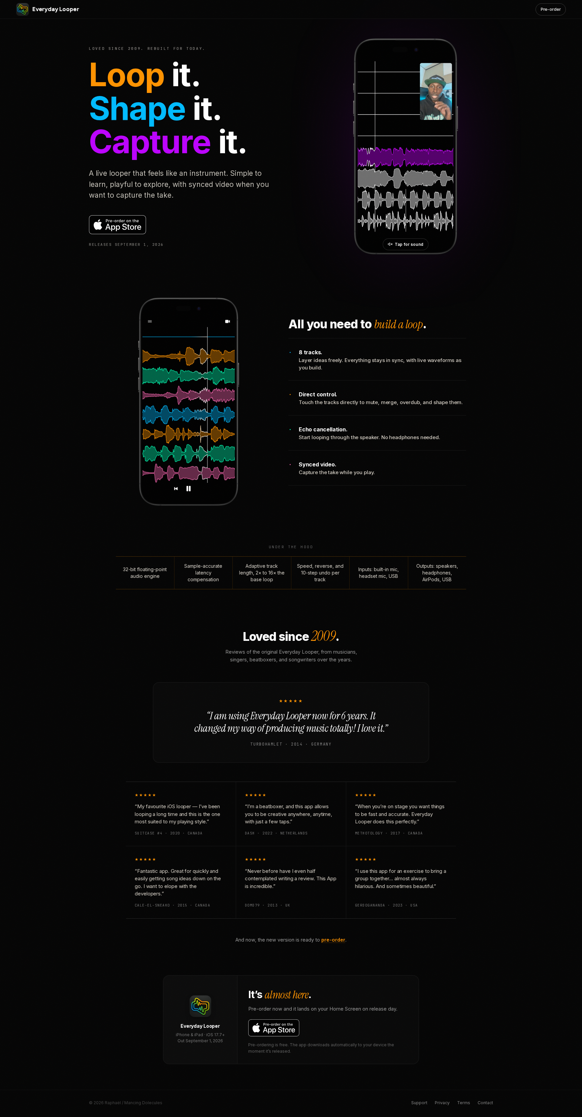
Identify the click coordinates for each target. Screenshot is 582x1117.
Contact (485, 1102)
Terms (463, 1102)
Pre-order (551, 9)
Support (419, 1102)
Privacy (442, 1102)
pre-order (333, 940)
